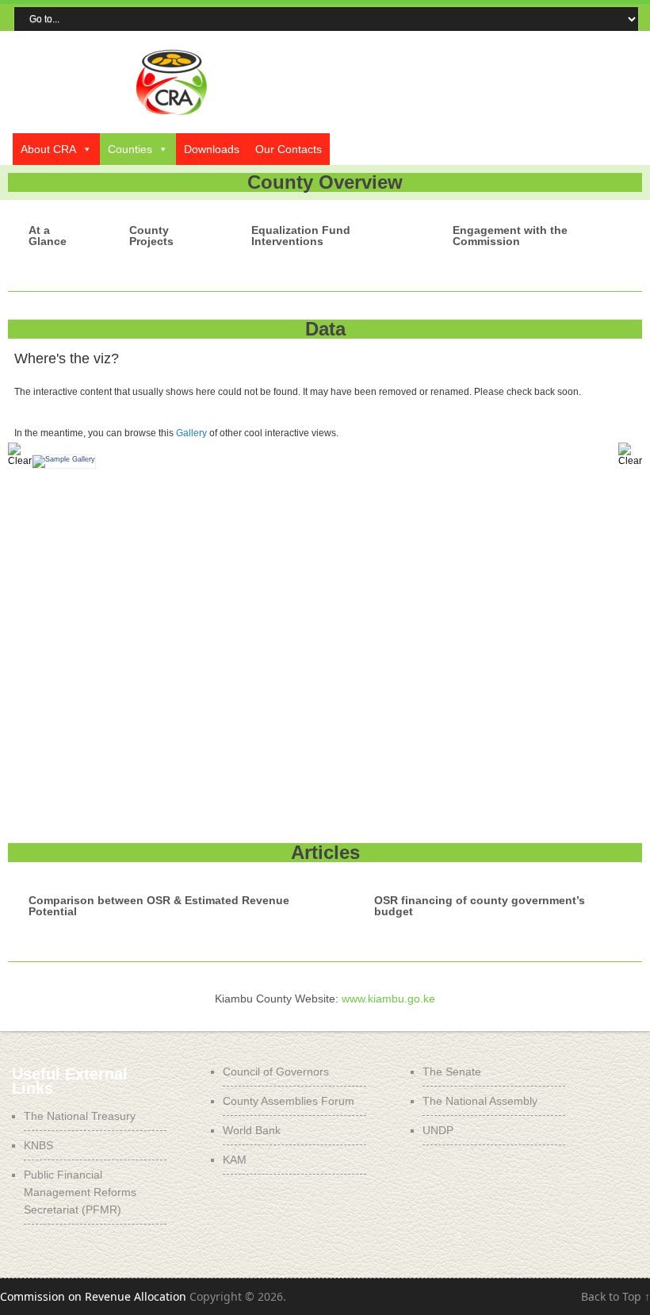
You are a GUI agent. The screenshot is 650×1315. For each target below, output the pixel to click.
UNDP (437, 1130)
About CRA (48, 149)
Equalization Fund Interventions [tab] (300, 235)
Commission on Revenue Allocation (93, 1296)
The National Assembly (479, 1101)
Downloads (211, 149)
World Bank (252, 1130)
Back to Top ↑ (615, 1296)
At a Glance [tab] (48, 235)
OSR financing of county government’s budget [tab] (479, 906)
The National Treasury (80, 1116)
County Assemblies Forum (288, 1101)
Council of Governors (276, 1071)
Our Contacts (288, 149)
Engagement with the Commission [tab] (510, 235)
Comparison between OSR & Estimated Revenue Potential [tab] (159, 906)
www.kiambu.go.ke (388, 998)
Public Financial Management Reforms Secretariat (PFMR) (80, 1192)
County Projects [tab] (151, 235)
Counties (130, 149)
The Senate (451, 1071)
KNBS (38, 1145)
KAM (235, 1159)
